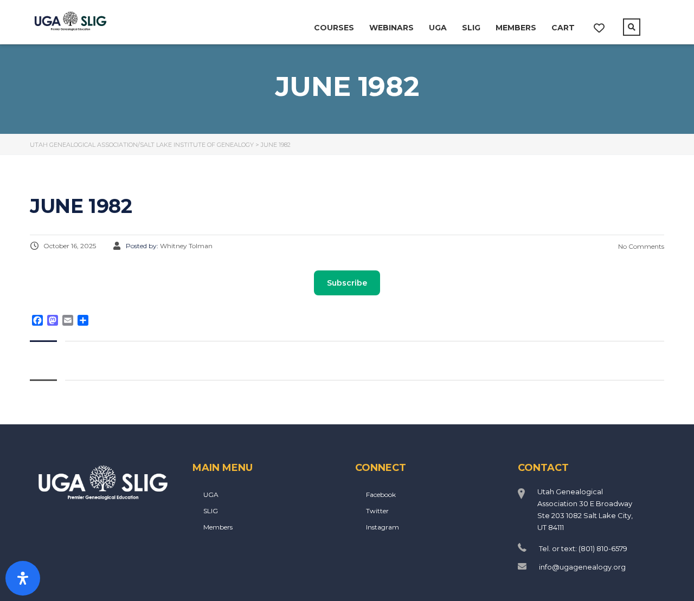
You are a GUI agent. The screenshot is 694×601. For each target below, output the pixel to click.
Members (516, 28)
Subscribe (347, 283)
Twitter (377, 511)
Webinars (391, 28)
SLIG (471, 28)
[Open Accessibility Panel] (22, 578)
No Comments (640, 246)
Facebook (381, 494)
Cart (563, 28)
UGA (438, 28)
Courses (334, 28)
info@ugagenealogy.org (582, 567)
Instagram (382, 527)
